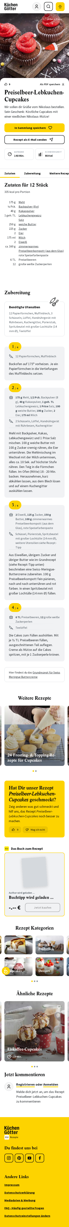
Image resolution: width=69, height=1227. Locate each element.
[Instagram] (8, 1158)
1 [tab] (33, 771)
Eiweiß (23, 242)
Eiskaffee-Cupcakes (24, 1049)
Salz (21, 220)
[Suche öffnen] (48, 6)
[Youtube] (29, 1158)
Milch (22, 237)
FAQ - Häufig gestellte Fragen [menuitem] (24, 1208)
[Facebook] (39, 1158)
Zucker (23, 228)
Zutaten (9, 173)
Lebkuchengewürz (30, 215)
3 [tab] (37, 981)
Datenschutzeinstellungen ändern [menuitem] (27, 1216)
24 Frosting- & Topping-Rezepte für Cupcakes (31, 757)
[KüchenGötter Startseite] (10, 6)
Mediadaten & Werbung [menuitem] (20, 1200)
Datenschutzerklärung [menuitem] (19, 1192)
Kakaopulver (26, 211)
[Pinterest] (19, 1158)
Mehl (22, 202)
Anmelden (50, 1084)
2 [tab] (35, 771)
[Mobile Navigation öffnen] (60, 6)
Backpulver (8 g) (29, 206)
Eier (21, 233)
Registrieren (25, 1084)
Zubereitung (32, 173)
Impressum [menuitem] (12, 1185)
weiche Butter (27, 224)
